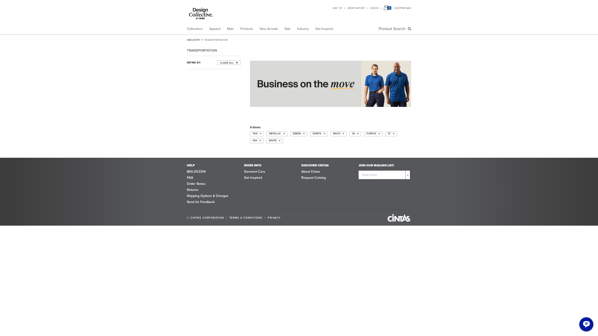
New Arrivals (269, 28)
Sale (288, 28)
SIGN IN (374, 8)
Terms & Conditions (246, 218)
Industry (303, 28)
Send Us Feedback (201, 202)
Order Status (196, 183)
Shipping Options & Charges (207, 195)
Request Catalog (313, 177)
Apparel (215, 28)
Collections (195, 28)
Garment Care (254, 171)
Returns (192, 189)
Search (393, 29)
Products (246, 28)
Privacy (274, 218)
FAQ (190, 177)
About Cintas (310, 171)
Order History (356, 8)
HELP (335, 8)
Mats (230, 28)
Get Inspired (324, 28)
